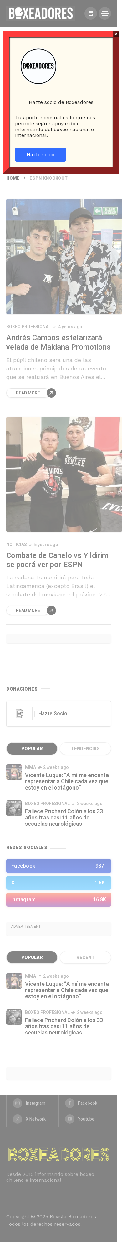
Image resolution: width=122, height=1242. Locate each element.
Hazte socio (40, 155)
